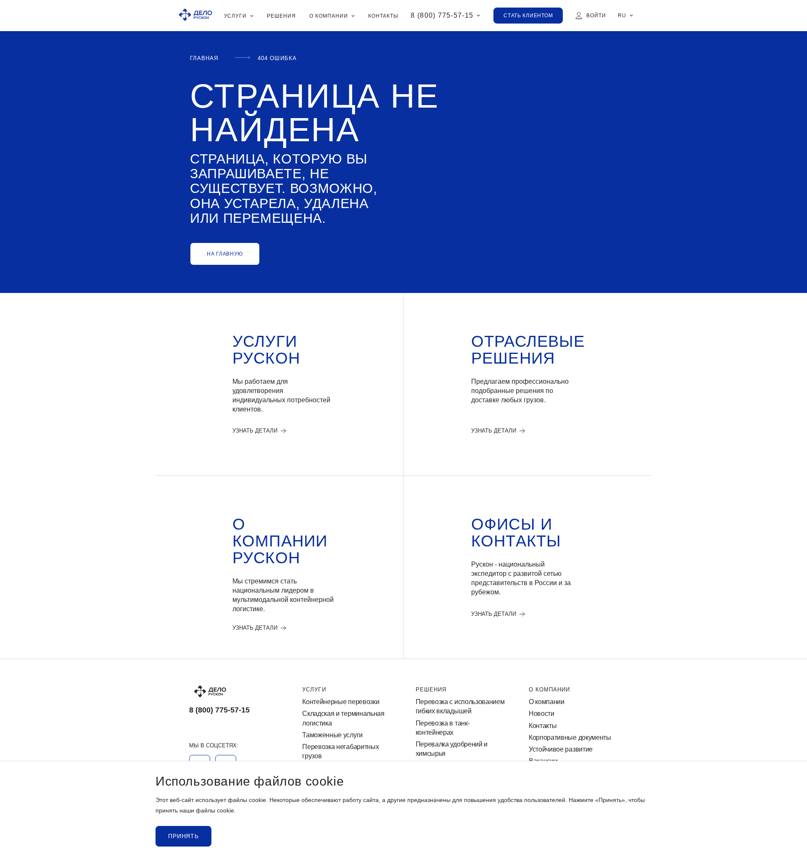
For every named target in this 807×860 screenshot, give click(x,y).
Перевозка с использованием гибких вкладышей (460, 706)
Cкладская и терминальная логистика (343, 718)
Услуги (314, 689)
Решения (431, 689)
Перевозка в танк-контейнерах (443, 728)
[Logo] (233, 691)
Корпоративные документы (570, 737)
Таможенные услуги (332, 735)
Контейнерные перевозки (340, 701)
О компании (549, 689)
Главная (204, 58)
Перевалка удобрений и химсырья (452, 749)
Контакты (542, 725)
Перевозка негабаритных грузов (340, 751)
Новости (541, 713)
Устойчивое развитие (561, 749)
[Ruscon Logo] (195, 15)
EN (622, 53)
